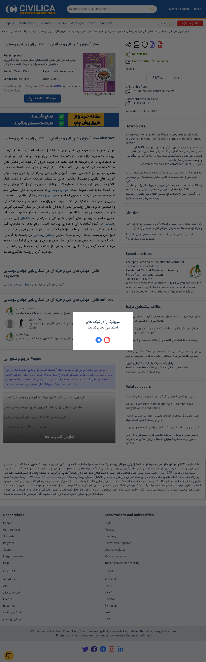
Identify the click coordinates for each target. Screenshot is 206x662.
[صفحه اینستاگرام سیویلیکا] (107, 340)
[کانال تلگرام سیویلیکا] (98, 340)
